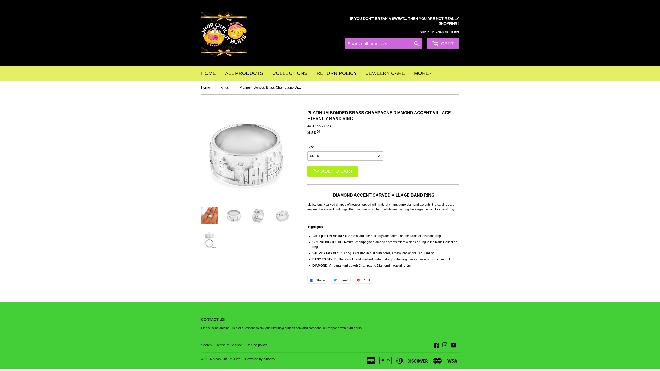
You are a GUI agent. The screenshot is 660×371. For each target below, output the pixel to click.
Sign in (424, 31)
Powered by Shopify (260, 359)
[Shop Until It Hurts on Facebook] (436, 346)
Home (208, 73)
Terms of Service (229, 345)
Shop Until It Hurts (227, 359)
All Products (244, 73)
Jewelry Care (385, 73)
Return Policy (337, 73)
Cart (447, 43)
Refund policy (256, 345)
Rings (224, 87)
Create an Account (447, 31)
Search (206, 345)
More (421, 73)
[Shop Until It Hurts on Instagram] (445, 346)
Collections (290, 73)
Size (310, 147)
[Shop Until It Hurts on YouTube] (453, 346)
